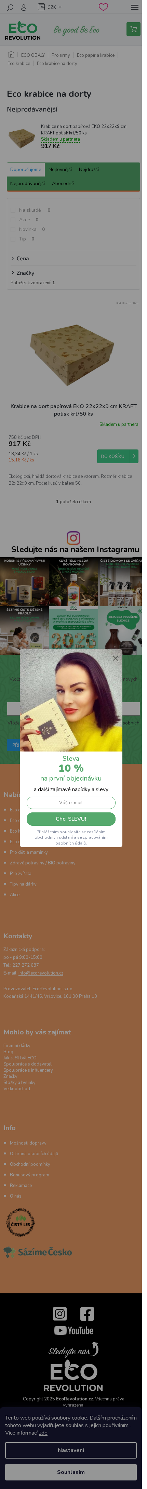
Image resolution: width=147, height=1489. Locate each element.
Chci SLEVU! (71, 819)
